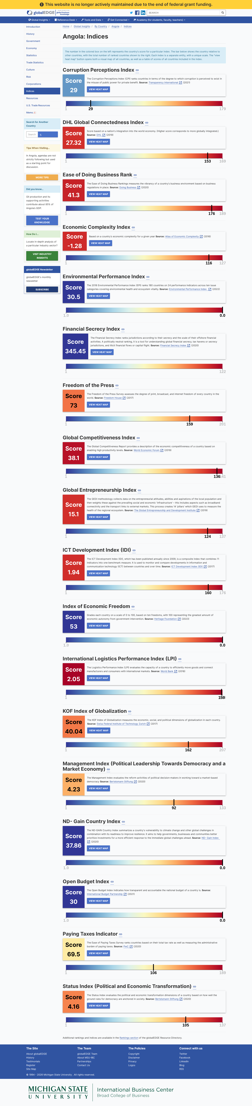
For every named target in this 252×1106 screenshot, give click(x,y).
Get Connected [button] (119, 19)
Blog (181, 1065)
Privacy (132, 1061)
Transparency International (165, 82)
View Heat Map (98, 89)
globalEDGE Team (87, 1053)
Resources (32, 98)
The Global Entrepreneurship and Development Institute (167, 510)
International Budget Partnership (107, 894)
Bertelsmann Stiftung (123, 781)
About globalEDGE (36, 1053)
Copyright (133, 1053)
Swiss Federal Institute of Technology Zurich (123, 723)
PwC (128, 946)
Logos (131, 1065)
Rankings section (129, 1037)
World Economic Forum (149, 450)
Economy (31, 48)
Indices (30, 91)
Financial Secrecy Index (175, 345)
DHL (101, 135)
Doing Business (129, 187)
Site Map (31, 1068)
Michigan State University (58, 1074)
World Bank (169, 671)
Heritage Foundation (167, 619)
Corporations (33, 83)
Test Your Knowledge (42, 220)
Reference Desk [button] (66, 19)
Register (30, 1065)
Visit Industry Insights (42, 256)
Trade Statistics (35, 62)
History (30, 33)
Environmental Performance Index (190, 289)
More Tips (42, 177)
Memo (30, 112)
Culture (30, 69)
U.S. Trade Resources (38, 105)
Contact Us (83, 1065)
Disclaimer (134, 1057)
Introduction (33, 26)
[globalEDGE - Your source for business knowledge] (48, 12)
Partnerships (84, 1061)
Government (33, 41)
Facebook (184, 1057)
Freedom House (115, 398)
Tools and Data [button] (93, 19)
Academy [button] (159, 19)
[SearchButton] (223, 13)
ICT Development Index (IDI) (189, 566)
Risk (28, 76)
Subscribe (42, 289)
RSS (181, 1068)
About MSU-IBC (86, 1057)
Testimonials (33, 1061)
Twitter (183, 1053)
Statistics (31, 55)
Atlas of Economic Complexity (184, 236)
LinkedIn (184, 1061)
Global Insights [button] (40, 19)
